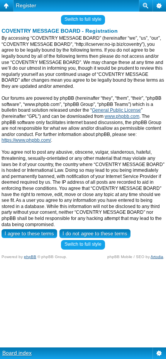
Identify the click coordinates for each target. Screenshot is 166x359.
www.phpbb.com (122, 116)
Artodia (157, 257)
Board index (17, 353)
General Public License (116, 110)
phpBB (30, 257)
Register (26, 5)
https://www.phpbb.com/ (26, 140)
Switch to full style (83, 19)
